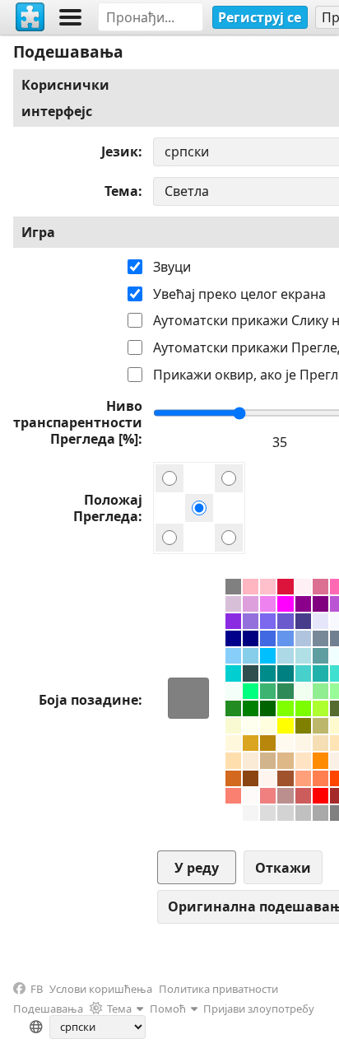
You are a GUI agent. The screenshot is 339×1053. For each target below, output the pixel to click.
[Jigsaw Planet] (30, 17)
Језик (119, 151)
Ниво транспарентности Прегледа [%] (77, 422)
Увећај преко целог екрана (239, 294)
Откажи (283, 868)
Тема (121, 191)
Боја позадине (88, 700)
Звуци (172, 267)
